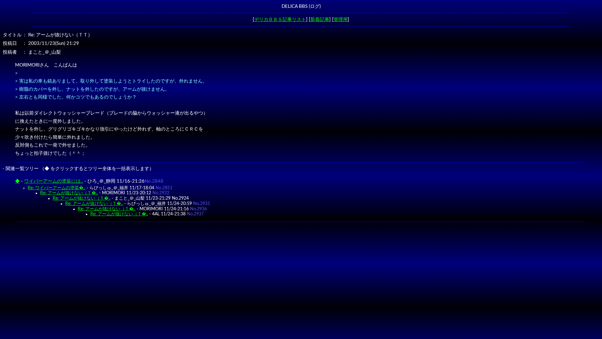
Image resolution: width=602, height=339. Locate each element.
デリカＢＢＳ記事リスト (280, 19)
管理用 (341, 19)
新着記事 (319, 19)
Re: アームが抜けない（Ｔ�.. (69, 193)
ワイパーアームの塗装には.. (53, 181)
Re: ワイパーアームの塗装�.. (56, 188)
